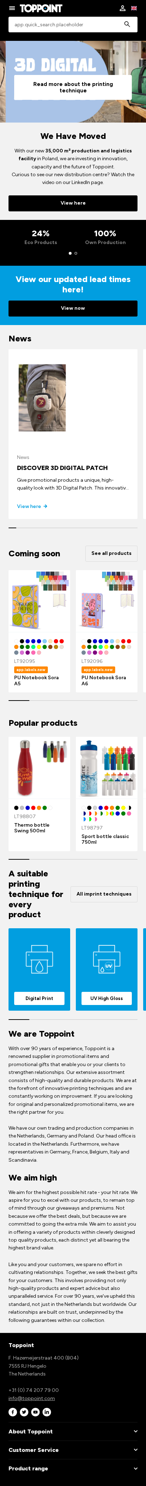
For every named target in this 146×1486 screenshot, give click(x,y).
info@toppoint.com (32, 1398)
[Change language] (134, 8)
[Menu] (12, 8)
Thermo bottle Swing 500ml (32, 828)
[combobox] (73, 25)
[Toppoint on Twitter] (24, 1412)
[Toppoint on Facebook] (13, 1412)
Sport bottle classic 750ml (105, 839)
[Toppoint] (41, 8)
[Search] (127, 25)
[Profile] (122, 8)
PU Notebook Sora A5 (36, 681)
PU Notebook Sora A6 (104, 681)
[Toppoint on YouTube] (35, 1412)
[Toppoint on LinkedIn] (47, 1412)
